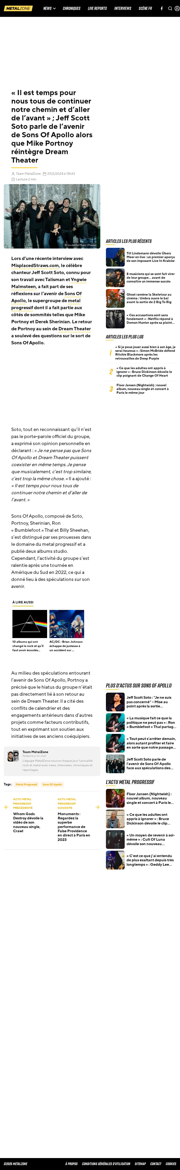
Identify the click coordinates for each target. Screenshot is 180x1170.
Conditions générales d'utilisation (106, 1163)
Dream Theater (74, 329)
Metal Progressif (26, 784)
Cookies (171, 1163)
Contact (155, 1163)
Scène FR (145, 8)
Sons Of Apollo (52, 784)
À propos (71, 1163)
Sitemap (140, 1163)
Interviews (122, 8)
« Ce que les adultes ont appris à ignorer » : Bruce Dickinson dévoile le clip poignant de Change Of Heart (144, 372)
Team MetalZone (28, 173)
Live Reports (97, 8)
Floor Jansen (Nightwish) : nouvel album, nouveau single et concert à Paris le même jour (142, 389)
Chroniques (71, 8)
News (47, 8)
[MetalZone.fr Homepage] (18, 8)
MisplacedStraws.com (35, 266)
